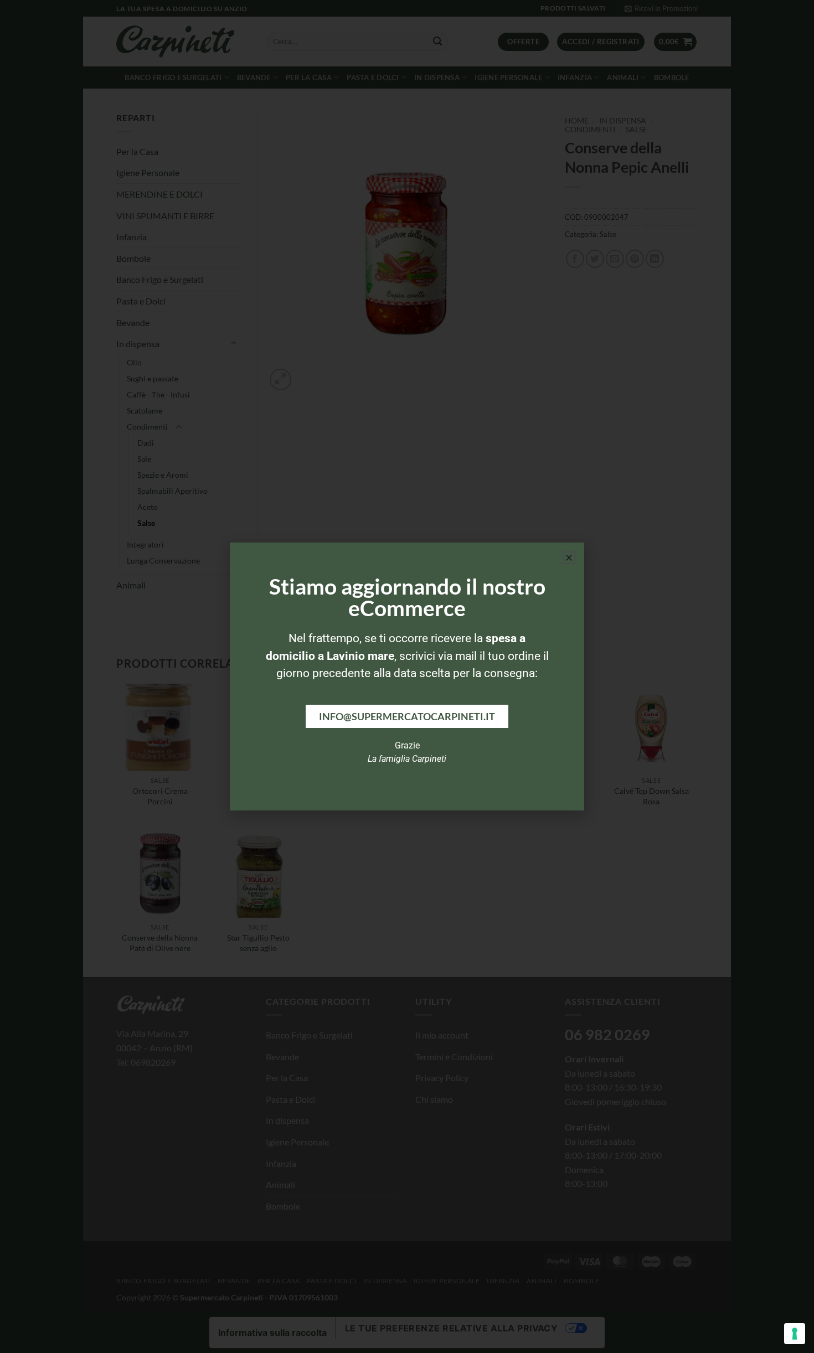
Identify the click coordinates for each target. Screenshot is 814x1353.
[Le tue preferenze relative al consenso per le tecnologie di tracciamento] (794, 1333)
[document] (407, 676)
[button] (569, 558)
